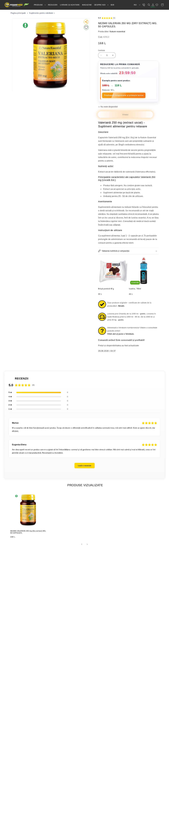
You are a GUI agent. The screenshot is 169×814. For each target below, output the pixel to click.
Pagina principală (18, 13)
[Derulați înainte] (87, 544)
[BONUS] (153, 5)
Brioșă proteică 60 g (106, 289)
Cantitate (101, 50)
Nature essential (117, 31)
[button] (40, 4)
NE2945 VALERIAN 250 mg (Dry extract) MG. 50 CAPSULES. (28, 532)
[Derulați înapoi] (81, 544)
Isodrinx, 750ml (135, 289)
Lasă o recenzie (84, 466)
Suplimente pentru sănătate (41, 13)
